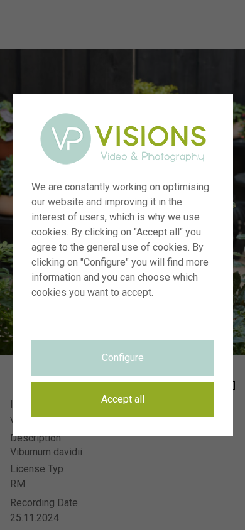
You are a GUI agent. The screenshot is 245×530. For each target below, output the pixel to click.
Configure (123, 358)
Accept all (122, 399)
